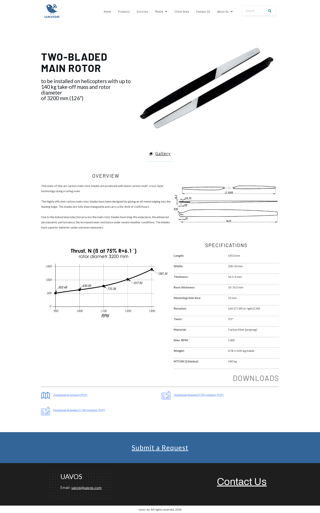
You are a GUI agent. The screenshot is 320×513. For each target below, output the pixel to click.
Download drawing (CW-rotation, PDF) (199, 395)
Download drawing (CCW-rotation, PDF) (79, 410)
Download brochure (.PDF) (70, 395)
